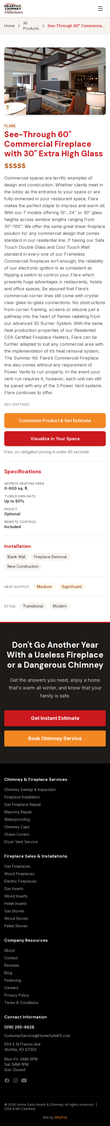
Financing (12, 980)
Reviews (11, 965)
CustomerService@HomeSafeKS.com (37, 1035)
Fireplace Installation (22, 797)
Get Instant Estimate (55, 718)
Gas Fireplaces (17, 866)
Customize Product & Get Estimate (55, 420)
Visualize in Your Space (55, 438)
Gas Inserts (13, 888)
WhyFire (60, 1117)
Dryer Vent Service (21, 841)
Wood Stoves (16, 918)
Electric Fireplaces (20, 881)
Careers (11, 987)
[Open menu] (100, 8)
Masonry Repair (18, 812)
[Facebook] (7, 1080)
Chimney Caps (17, 827)
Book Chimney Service (55, 738)
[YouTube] (24, 1080)
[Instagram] (15, 1080)
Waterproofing (17, 819)
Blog (8, 972)
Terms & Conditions (21, 1002)
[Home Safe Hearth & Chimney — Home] (13, 8)
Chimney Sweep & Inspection (30, 789)
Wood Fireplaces (19, 873)
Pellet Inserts (15, 903)
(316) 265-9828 (19, 1027)
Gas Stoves (14, 911)
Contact (11, 958)
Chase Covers (16, 834)
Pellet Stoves (16, 926)
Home (9, 25)
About (9, 950)
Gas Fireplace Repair (22, 804)
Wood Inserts (16, 896)
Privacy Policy (16, 995)
